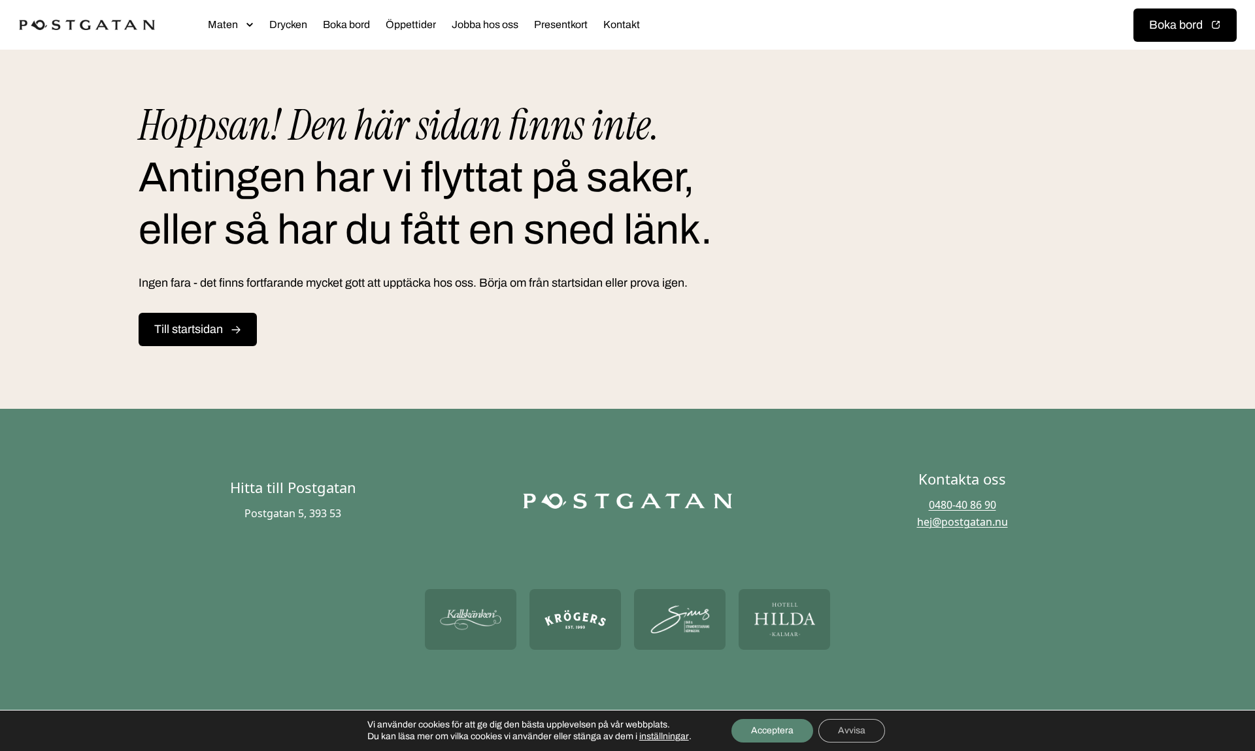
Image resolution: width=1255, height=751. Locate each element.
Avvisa (851, 730)
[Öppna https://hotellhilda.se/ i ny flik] (784, 619)
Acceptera (772, 730)
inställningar (664, 736)
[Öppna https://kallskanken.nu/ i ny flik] (470, 619)
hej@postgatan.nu (962, 522)
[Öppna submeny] (249, 25)
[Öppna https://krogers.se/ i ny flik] (575, 619)
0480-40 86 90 (962, 505)
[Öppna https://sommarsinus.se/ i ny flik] (680, 619)
